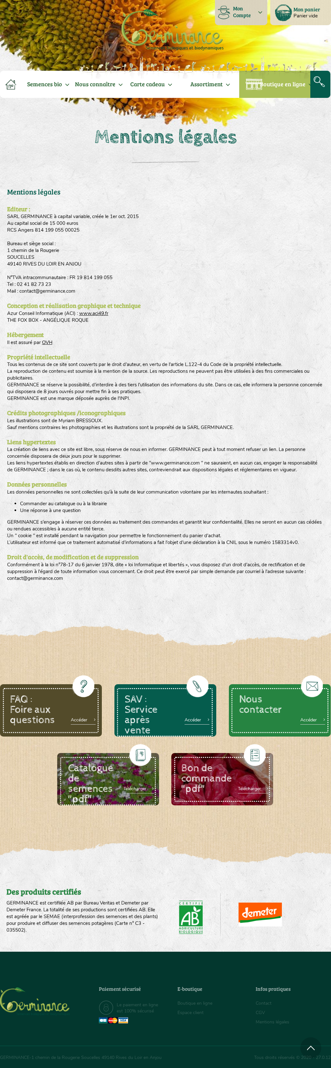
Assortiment (206, 84)
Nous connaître (95, 84)
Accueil (148, 116)
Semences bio (44, 84)
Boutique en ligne (282, 84)
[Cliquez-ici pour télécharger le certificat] (260, 915)
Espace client (190, 1013)
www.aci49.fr (93, 313)
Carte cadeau (147, 84)
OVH (47, 342)
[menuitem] (300, 12)
